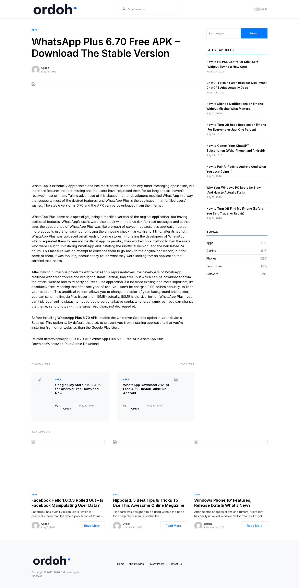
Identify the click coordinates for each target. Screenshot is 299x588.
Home (120, 563)
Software (212, 274)
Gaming (211, 250)
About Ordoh (136, 563)
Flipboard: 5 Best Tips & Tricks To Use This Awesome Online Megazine (148, 503)
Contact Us (175, 563)
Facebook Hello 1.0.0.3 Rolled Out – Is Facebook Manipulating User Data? (67, 503)
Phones (211, 258)
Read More (92, 525)
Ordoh (45, 67)
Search (254, 33)
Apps (34, 29)
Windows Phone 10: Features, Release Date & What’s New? (222, 503)
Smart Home (214, 266)
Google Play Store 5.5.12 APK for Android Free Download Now (78, 389)
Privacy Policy (156, 563)
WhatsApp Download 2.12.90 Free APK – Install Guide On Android (146, 389)
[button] (260, 9)
